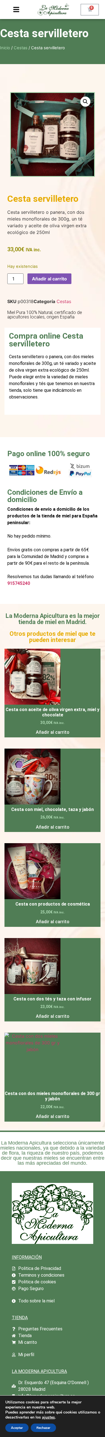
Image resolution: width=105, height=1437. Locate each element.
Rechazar (43, 1428)
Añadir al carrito (49, 279)
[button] (85, 102)
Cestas (20, 47)
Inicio (5, 47)
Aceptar (17, 1428)
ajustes (48, 1417)
